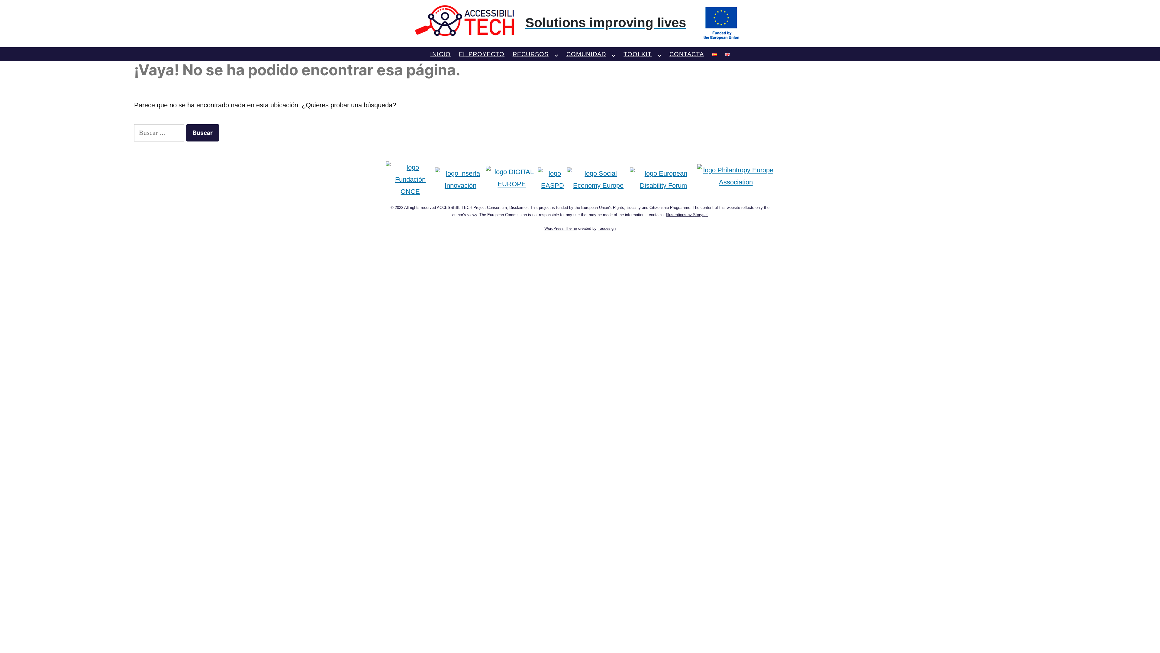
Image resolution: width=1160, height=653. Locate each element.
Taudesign (607, 228)
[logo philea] (736, 179)
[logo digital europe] (512, 179)
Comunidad (586, 54)
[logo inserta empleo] (460, 179)
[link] (580, 22)
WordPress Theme (560, 228)
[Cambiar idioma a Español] (714, 54)
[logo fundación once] (410, 179)
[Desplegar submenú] (556, 54)
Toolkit (638, 54)
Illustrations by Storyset (687, 215)
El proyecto (481, 54)
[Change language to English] (727, 54)
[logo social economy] (598, 179)
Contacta (686, 54)
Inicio (440, 54)
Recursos (531, 54)
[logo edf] (663, 179)
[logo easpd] (552, 179)
